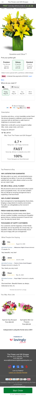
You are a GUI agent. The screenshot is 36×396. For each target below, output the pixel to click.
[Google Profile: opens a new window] (18, 366)
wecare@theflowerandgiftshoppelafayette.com (18, 360)
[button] (32, 391)
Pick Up (16, 87)
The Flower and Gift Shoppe (18, 2)
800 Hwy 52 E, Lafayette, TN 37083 (18, 356)
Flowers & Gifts (10, 8)
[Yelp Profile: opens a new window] (26, 366)
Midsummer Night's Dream (21, 247)
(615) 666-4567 (18, 358)
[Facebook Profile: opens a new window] (13, 366)
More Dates (30, 92)
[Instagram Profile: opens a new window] (9, 366)
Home (3, 8)
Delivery (5, 88)
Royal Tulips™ (18, 278)
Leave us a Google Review (18, 372)
